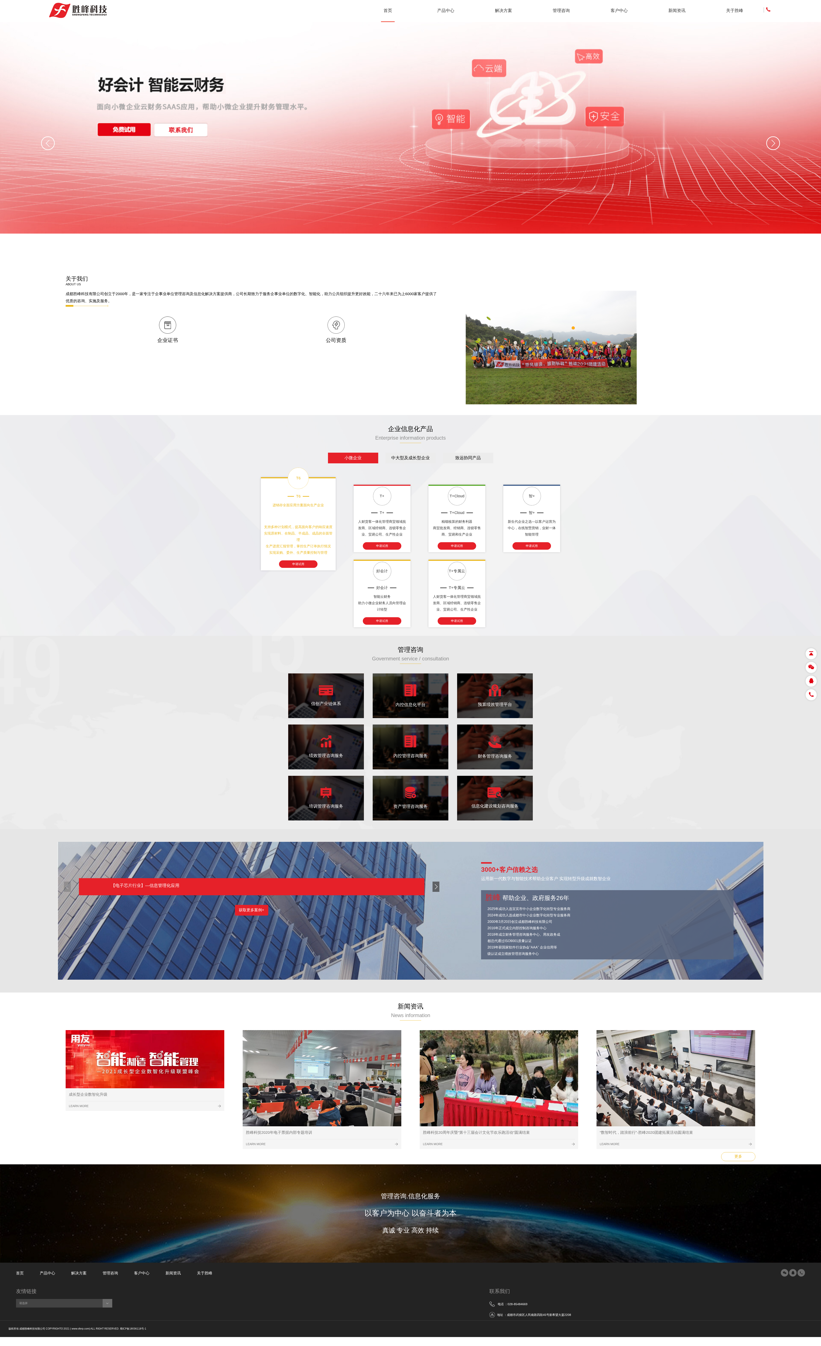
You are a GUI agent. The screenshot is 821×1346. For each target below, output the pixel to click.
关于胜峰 (204, 1273)
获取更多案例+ (251, 910)
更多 (738, 1157)
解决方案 (79, 1273)
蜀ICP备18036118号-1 (133, 1328)
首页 (20, 1273)
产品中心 (47, 1273)
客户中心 (141, 1273)
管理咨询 (110, 1273)
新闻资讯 (173, 1273)
